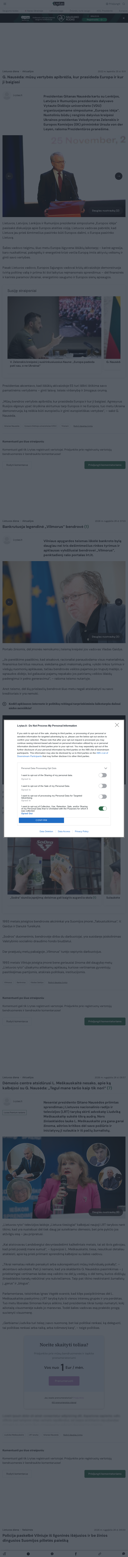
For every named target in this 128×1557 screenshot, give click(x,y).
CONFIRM (41, 820)
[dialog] (64, 778)
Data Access (64, 831)
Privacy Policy (82, 831)
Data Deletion (46, 831)
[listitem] (64, 768)
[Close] (118, 726)
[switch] (103, 775)
